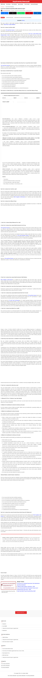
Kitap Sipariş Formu (6, 652)
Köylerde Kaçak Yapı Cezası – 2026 (24, 589)
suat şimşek (5, 10)
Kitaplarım (4, 623)
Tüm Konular (27, 4)
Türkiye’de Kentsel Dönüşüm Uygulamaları (10, 628)
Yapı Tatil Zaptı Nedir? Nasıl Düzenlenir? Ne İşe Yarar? (27, 587)
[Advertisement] (21, 54)
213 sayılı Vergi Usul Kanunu (14, 300)
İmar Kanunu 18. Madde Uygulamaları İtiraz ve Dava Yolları (13, 650)
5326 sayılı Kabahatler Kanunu (23, 235)
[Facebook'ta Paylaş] (5, 13)
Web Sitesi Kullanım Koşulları (7, 641)
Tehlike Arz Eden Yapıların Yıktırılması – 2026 (26, 586)
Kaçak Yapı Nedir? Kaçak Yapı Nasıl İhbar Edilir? (26, 591)
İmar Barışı (8, 4)
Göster (23, 20)
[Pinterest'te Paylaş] (29, 13)
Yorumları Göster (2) (20, 612)
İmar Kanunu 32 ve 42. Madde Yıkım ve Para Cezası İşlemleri (22, 17)
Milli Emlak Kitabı (5, 655)
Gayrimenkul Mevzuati (21, 1)
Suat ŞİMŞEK (4, 626)
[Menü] (1, 1)
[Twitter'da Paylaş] (13, 13)
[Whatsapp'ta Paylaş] (21, 13)
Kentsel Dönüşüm (34, 4)
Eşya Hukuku (20, 4)
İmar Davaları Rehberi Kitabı (7, 648)
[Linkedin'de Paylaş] (37, 13)
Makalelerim (4, 630)
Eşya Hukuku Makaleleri (5, 665)
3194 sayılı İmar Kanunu (10, 30)
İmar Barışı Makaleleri (5, 667)
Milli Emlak (3, 4)
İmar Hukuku (14, 4)
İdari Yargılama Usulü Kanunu (19, 196)
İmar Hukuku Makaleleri (9, 17)
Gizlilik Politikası (5, 637)
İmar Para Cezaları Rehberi (9, 24)
